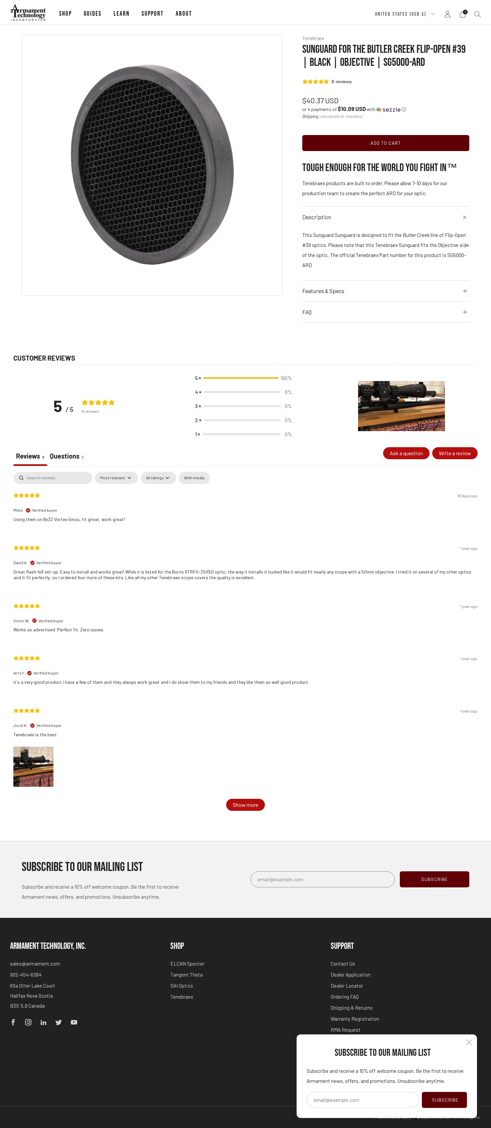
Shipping (310, 116)
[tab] (67, 456)
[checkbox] (194, 478)
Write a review (455, 453)
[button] (354, 109)
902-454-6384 (26, 975)
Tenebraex (181, 997)
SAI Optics (181, 986)
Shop (65, 14)
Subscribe (445, 1100)
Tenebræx (313, 38)
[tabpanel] (245, 645)
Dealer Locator (347, 986)
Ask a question (406, 453)
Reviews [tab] (30, 456)
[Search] (477, 14)
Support (153, 14)
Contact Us (343, 964)
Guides (93, 14)
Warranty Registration (355, 1019)
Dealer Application (350, 975)
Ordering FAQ (345, 997)
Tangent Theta (186, 975)
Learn (122, 14)
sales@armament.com (35, 964)
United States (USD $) (401, 14)
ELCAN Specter (187, 964)
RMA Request (345, 1030)
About (184, 14)
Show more (245, 804)
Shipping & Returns (352, 1008)
